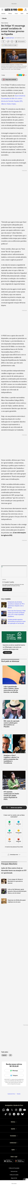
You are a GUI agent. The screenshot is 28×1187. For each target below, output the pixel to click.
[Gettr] (18, 1114)
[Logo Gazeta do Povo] (11, 10)
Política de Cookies (14, 1174)
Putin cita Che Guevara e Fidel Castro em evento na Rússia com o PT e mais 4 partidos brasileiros (16, 613)
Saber (22, 13)
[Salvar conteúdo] (12, 41)
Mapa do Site (14, 1178)
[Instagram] (16, 1110)
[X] (12, 1110)
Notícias (3, 13)
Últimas (10, 13)
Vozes (16, 13)
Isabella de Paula (10, 37)
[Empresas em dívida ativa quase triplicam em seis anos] (4, 901)
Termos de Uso (14, 1171)
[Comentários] (3, 41)
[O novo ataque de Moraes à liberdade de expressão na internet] (4, 881)
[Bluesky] (22, 1114)
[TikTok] (5, 1114)
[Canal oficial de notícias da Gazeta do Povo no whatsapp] (3, 1110)
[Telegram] (14, 1114)
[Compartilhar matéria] (8, 41)
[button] (14, 855)
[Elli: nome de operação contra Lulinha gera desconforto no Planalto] (14, 709)
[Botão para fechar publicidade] (27, 1179)
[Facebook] (8, 1110)
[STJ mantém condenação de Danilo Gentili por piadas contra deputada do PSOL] (14, 780)
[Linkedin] (20, 1110)
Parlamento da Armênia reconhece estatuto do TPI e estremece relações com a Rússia (16, 604)
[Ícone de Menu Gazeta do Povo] (2, 9)
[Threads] (10, 1114)
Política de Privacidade (14, 1168)
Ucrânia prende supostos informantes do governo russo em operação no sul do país (17, 621)
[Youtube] (24, 1110)
